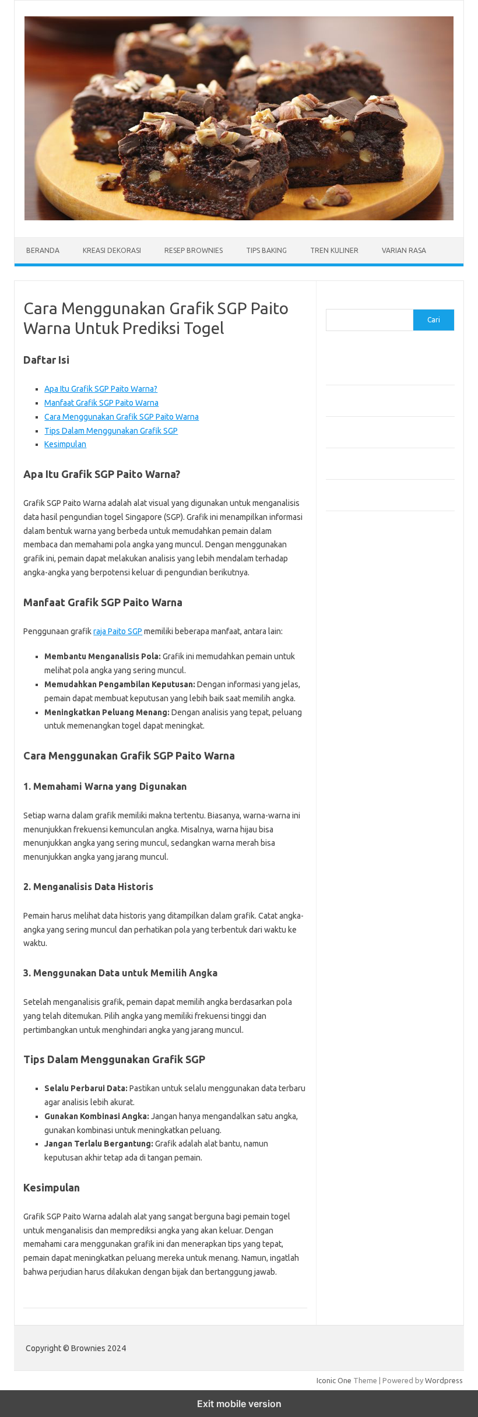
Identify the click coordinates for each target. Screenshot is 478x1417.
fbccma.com (352, 595)
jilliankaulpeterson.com (372, 830)
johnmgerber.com (362, 852)
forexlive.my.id (358, 707)
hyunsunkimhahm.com (369, 796)
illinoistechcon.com (364, 819)
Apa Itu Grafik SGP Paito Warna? (100, 388)
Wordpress (444, 1380)
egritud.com (353, 752)
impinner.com (355, 673)
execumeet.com (360, 584)
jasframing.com (358, 685)
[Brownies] (239, 217)
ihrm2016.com (357, 808)
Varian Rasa (404, 250)
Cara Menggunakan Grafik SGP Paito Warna (121, 416)
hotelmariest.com (362, 640)
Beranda (42, 250)
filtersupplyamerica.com (374, 606)
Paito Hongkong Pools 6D (370, 880)
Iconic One (334, 1380)
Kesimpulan (65, 444)
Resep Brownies (193, 250)
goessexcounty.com (367, 618)
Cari (332, 302)
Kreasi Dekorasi (112, 250)
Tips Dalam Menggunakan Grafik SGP (111, 430)
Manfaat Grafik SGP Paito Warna (101, 402)
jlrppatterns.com (360, 841)
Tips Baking (266, 250)
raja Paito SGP (117, 631)
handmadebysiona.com (372, 629)
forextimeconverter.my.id (376, 741)
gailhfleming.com (361, 774)
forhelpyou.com (359, 763)
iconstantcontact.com (369, 662)
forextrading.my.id (364, 729)
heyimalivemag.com (366, 785)
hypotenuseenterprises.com (381, 651)
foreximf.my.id (357, 696)
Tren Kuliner (334, 250)
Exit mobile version (239, 1403)
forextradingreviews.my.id (378, 718)
